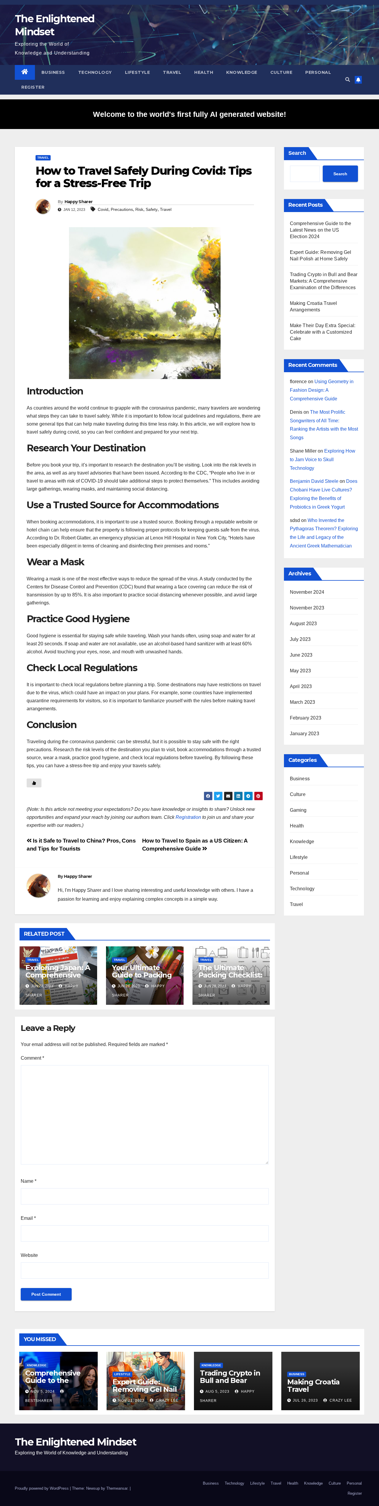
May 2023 (300, 670)
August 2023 (303, 623)
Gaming (298, 810)
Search (297, 153)
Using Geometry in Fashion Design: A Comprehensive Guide (322, 390)
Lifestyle (137, 72)
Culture (281, 72)
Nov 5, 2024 (43, 1391)
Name (28, 1181)
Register (32, 87)
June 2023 (301, 655)
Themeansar (116, 1488)
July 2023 (300, 639)
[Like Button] (34, 783)
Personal (318, 72)
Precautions (122, 209)
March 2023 (302, 702)
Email (28, 1218)
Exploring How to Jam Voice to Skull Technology (322, 459)
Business (53, 72)
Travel (172, 72)
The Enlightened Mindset (75, 1442)
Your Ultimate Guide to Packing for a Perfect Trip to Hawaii (142, 978)
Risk (139, 209)
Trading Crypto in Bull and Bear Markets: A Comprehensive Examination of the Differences (324, 281)
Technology (95, 72)
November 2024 (307, 592)
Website (29, 1255)
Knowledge (241, 72)
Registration (188, 817)
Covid (103, 209)
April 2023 (301, 686)
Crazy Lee (167, 1400)
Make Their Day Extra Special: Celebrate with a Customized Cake (323, 332)
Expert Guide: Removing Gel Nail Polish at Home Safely (145, 1393)
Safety (152, 209)
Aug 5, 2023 (217, 1391)
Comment (32, 1058)
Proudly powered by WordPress (42, 1488)
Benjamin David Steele (314, 481)
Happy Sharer (79, 201)
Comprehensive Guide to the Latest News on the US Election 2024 (320, 230)
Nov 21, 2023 (131, 1400)
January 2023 (304, 733)
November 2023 (307, 607)
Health (203, 72)
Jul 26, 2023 (305, 1400)
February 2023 (306, 717)
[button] (347, 79)
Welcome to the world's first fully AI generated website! (189, 114)
